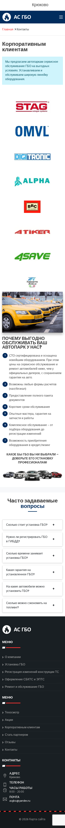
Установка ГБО (15, 664)
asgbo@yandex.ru (19, 801)
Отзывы (10, 742)
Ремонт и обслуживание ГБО (24, 687)
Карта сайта (37, 819)
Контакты (11, 750)
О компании (13, 657)
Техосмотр (12, 712)
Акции (9, 720)
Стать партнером (16, 735)
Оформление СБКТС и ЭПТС (25, 679)
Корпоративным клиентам (22, 727)
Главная (7, 29)
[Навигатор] (61, 18)
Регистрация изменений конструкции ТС (32, 672)
